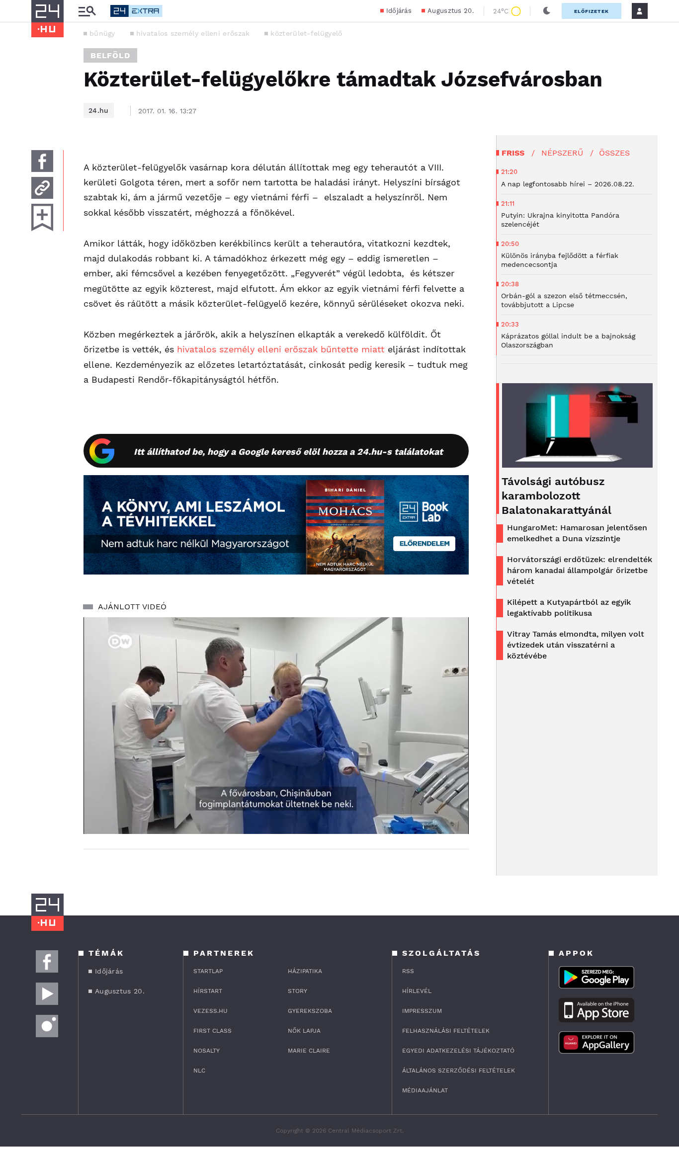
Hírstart (207, 991)
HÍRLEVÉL (416, 991)
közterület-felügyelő (306, 33)
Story (297, 991)
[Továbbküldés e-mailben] (42, 188)
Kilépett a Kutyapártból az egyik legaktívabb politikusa (569, 607)
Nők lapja (304, 1030)
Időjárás (399, 10)
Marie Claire (309, 1050)
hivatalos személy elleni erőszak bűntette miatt (279, 349)
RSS (408, 971)
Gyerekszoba (310, 1010)
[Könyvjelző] (42, 217)
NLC (199, 1070)
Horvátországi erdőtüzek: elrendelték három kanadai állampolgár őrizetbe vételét (579, 570)
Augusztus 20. (450, 10)
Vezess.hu (210, 1010)
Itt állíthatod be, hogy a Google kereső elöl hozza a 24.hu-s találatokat (288, 451)
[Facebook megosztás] (42, 161)
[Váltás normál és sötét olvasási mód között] (547, 11)
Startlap (208, 971)
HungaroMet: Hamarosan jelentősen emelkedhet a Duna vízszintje (577, 533)
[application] (276, 725)
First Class (212, 1030)
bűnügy (102, 33)
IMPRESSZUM (422, 1010)
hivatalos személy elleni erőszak (193, 33)
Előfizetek (591, 11)
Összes (614, 153)
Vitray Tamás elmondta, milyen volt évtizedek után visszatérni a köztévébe (575, 645)
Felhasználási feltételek (446, 1030)
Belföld (110, 55)
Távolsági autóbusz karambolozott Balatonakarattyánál (556, 495)
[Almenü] (87, 11)
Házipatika (305, 971)
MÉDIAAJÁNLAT (425, 1090)
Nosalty (206, 1050)
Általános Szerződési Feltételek (458, 1070)
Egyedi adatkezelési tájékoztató (458, 1050)
